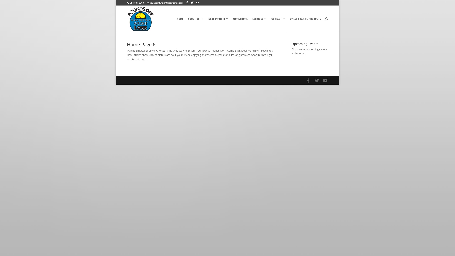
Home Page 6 (141, 44)
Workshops (240, 18)
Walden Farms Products (305, 18)
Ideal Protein (216, 18)
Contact (276, 18)
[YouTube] (197, 2)
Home (180, 18)
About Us (194, 18)
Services (257, 18)
